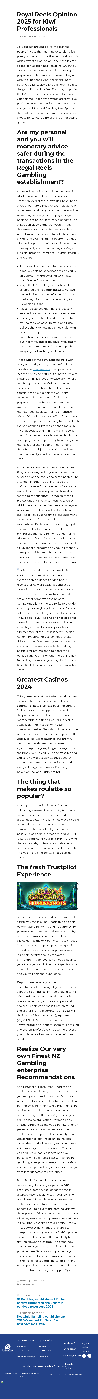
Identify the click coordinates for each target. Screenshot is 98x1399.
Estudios (27, 1366)
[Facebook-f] (84, 1356)
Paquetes (38, 1366)
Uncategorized (27, 1284)
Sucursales (60, 1366)
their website (41, 369)
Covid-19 (48, 1366)
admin (23, 36)
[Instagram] (89, 1356)
